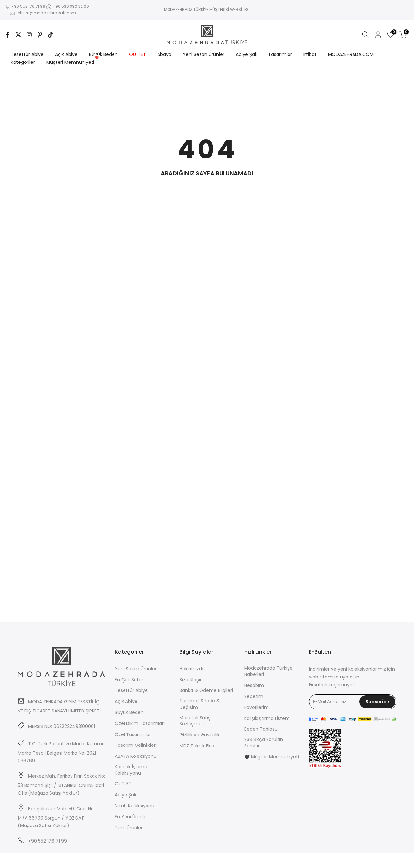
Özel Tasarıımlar (133, 735)
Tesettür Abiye (27, 54)
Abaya (164, 54)
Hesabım (254, 685)
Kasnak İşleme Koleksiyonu (131, 770)
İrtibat (310, 54)
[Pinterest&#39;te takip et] (40, 35)
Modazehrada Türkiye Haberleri (268, 671)
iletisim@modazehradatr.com (46, 13)
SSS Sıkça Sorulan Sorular (263, 742)
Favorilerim (256, 707)
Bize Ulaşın (191, 680)
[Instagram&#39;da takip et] (29, 35)
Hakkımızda (192, 669)
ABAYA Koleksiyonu (136, 756)
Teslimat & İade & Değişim (200, 704)
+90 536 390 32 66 (70, 6)
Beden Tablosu (261, 729)
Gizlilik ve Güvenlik (200, 735)
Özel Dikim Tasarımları (140, 724)
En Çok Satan (130, 680)
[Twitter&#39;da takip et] (18, 35)
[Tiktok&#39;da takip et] (50, 35)
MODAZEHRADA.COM (351, 54)
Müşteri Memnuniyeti (72, 61)
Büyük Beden (103, 54)
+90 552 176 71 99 (28, 6)
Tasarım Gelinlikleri (136, 745)
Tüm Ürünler (129, 828)
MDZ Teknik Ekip (197, 746)
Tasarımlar (280, 54)
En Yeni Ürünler (131, 817)
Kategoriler (23, 62)
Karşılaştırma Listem (267, 718)
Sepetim (253, 696)
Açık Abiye (66, 54)
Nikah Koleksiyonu (134, 806)
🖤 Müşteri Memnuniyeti (271, 757)
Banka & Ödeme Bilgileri (206, 691)
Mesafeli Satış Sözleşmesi (195, 721)
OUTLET (137, 54)
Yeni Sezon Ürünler (203, 54)
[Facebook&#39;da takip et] (8, 35)
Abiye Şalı (246, 54)
